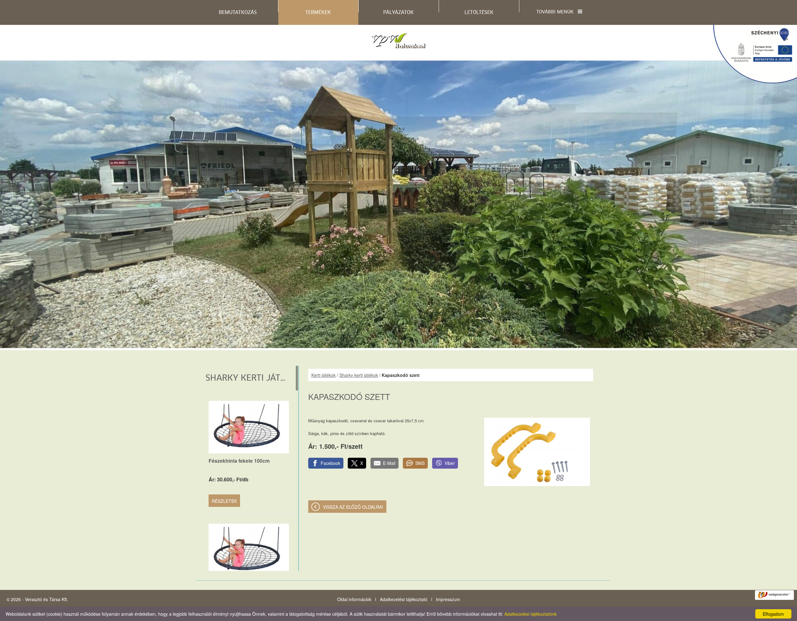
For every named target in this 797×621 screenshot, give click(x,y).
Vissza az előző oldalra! (353, 507)
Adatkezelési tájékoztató (403, 599)
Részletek (224, 501)
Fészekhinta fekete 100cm (239, 460)
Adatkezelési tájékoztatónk (530, 614)
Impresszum (448, 599)
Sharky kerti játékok (358, 375)
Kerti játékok (323, 375)
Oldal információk (354, 599)
